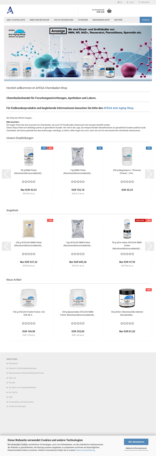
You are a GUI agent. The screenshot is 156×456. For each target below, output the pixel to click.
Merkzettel (145, 2)
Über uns (12, 378)
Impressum (13, 363)
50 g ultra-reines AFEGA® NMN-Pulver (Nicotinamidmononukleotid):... (127, 245)
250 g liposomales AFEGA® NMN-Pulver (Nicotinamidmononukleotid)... (78, 313)
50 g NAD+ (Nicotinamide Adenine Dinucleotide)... (127, 313)
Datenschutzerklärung (85, 450)
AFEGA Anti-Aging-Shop (118, 108)
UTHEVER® (83, 20)
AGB (10, 397)
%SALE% (146, 20)
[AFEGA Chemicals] (22, 10)
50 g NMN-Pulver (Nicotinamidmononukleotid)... (28, 171)
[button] (119, 2)
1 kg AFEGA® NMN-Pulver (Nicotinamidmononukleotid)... (77, 244)
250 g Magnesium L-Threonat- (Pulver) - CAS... (127, 171)
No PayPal (13, 392)
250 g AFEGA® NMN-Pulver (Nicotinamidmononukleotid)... (28, 244)
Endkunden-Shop (101, 20)
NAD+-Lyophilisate (16, 20)
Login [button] (131, 2)
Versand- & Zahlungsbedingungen (23, 368)
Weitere (118, 20)
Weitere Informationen (136, 448)
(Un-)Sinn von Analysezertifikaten (22, 387)
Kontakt (12, 383)
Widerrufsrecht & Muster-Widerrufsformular (26, 373)
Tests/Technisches (63, 20)
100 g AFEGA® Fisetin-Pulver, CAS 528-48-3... (29, 313)
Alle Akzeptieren (136, 442)
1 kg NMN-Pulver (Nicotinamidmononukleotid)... (77, 171)
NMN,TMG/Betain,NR (39, 20)
